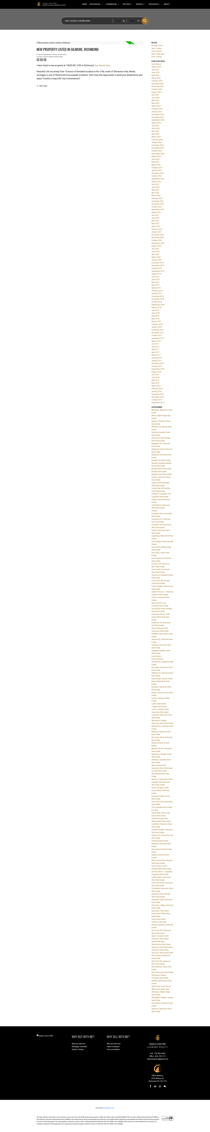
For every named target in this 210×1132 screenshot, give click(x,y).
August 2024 (156, 123)
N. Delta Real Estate (159, 771)
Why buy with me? (79, 1044)
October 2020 (156, 240)
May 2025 (155, 100)
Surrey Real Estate (158, 919)
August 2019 (156, 274)
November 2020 (157, 237)
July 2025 (155, 95)
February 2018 (157, 324)
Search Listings (78, 1049)
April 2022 (155, 193)
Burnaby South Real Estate (161, 474)
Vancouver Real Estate (160, 950)
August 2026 (156, 67)
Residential (95, 4)
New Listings (156, 48)
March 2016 (156, 386)
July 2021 (155, 215)
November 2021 (157, 204)
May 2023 (155, 162)
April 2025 (155, 103)
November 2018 (157, 299)
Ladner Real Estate (158, 704)
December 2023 (157, 145)
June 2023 (155, 159)
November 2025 (157, 86)
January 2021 (156, 232)
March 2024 (156, 137)
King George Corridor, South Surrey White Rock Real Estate (161, 681)
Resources (153, 4)
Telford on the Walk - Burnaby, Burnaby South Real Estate (162, 925)
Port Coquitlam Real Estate (161, 807)
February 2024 (157, 140)
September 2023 (157, 154)
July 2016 (155, 375)
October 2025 (156, 89)
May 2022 (155, 190)
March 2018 (156, 321)
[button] (150, 1086)
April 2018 (155, 319)
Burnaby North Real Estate (161, 469)
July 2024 (155, 126)
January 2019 (156, 293)
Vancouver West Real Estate (162, 953)
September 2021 (157, 209)
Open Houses (156, 51)
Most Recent (156, 64)
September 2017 (157, 338)
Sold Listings (156, 57)
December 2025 (157, 84)
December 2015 (157, 394)
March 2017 (156, 355)
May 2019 (155, 282)
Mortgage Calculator (79, 1047)
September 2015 (157, 403)
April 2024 (155, 134)
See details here (102, 65)
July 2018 (155, 310)
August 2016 (156, 372)
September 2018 (157, 305)
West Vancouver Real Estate (162, 972)
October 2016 (156, 366)
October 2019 (156, 268)
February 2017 (157, 358)
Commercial (111, 4)
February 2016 (157, 389)
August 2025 (156, 92)
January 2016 (156, 391)
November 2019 (157, 265)
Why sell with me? (114, 1044)
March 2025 (156, 106)
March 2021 (156, 226)
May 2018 (155, 316)
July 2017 (155, 344)
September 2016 (157, 369)
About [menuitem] (166, 4)
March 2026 (156, 78)
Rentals (139, 4)
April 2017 (155, 352)
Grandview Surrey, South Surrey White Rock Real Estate (160, 617)
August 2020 (156, 246)
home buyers (156, 656)
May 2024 (155, 131)
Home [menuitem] (84, 4)
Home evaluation (113, 1047)
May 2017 (155, 349)
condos (154, 511)
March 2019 (156, 288)
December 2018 (157, 296)
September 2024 (157, 120)
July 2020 (155, 249)
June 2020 (155, 251)
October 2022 (156, 176)
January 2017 (156, 361)
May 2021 (155, 221)
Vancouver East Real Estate (161, 947)
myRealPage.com (108, 1108)
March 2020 (156, 257)
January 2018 (156, 327)
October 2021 (156, 207)
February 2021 (157, 229)
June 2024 (155, 128)
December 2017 (157, 330)
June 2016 (155, 377)
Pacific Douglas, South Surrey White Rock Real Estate (160, 790)
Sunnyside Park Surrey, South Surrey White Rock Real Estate (160, 913)
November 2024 (157, 117)
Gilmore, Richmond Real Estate (53, 57)
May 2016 (155, 380)
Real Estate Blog (157, 54)
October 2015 (156, 400)
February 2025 (157, 109)
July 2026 (155, 70)
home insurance (157, 659)
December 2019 (157, 263)
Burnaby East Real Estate (161, 460)
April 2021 (155, 223)
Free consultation (113, 1049)
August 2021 (156, 212)
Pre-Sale (126, 4)
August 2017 (156, 341)
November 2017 (157, 333)
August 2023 (156, 156)
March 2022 (156, 195)
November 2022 (157, 173)
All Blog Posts (157, 45)
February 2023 (157, 168)
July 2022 (155, 184)
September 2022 (157, 179)
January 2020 (156, 260)
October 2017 (156, 335)
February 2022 (157, 198)
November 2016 (157, 363)
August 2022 (156, 182)
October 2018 (156, 302)
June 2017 (155, 347)
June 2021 (155, 218)
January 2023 (156, 170)
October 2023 (156, 151)
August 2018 (156, 307)
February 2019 (157, 291)
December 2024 (157, 114)
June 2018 (155, 313)
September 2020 (157, 243)
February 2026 (157, 81)
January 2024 (156, 142)
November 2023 (157, 148)
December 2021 (157, 201)
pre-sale (154, 810)
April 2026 (155, 75)
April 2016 (155, 383)
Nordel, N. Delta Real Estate (162, 779)
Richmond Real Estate (159, 841)
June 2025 (155, 98)
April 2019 (155, 285)
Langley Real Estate (159, 707)
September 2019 (157, 271)
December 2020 (157, 235)
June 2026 (155, 72)
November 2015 (157, 397)
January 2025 (156, 112)
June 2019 (155, 279)
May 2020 (155, 254)
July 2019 (155, 277)
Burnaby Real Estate (159, 472)
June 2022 (155, 187)
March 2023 (156, 165)
